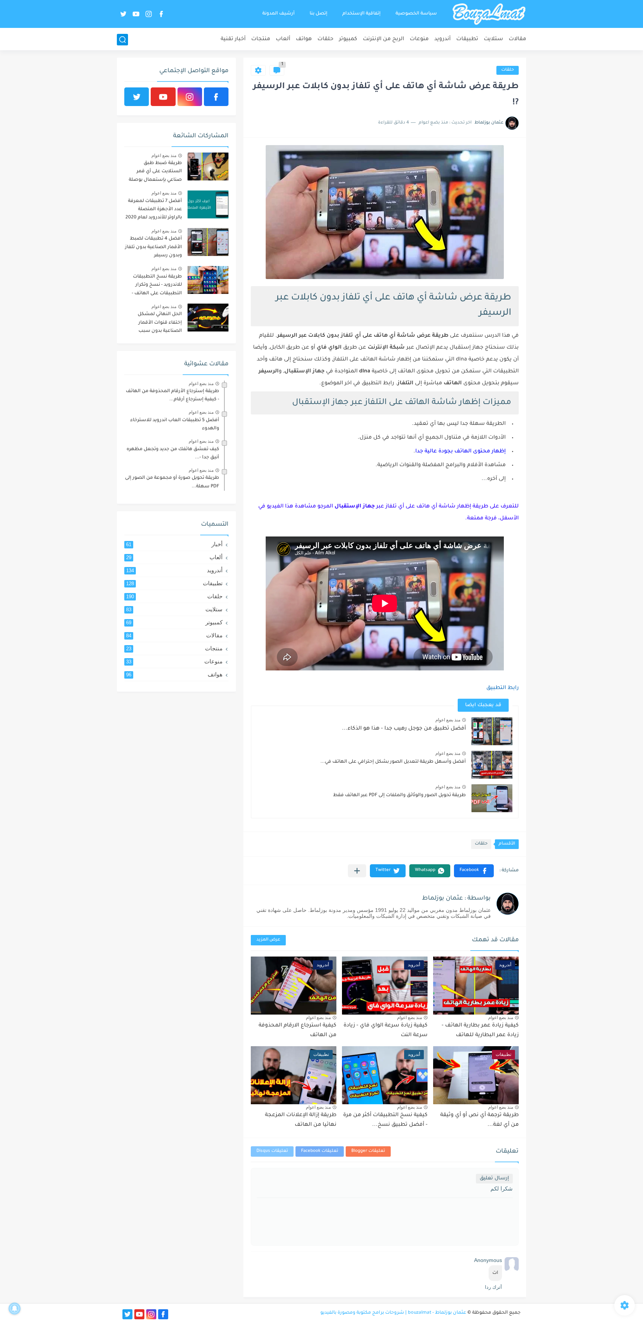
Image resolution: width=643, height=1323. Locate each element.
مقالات (517, 39)
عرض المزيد (268, 940)
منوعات (419, 39)
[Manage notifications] (14, 1308)
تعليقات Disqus (272, 1151)
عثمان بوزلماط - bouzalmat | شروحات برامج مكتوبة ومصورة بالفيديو (393, 1313)
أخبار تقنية (233, 39)
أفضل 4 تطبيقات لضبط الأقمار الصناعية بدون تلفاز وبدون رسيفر (153, 247)
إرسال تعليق (494, 1178)
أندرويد (442, 39)
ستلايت (493, 39)
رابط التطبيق (502, 688)
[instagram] (148, 14)
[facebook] (161, 14)
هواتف (304, 39)
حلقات (325, 39)
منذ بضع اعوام (447, 720)
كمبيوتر (348, 39)
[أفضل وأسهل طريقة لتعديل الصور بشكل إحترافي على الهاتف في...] (491, 765)
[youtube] (135, 14)
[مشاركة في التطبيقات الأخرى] (357, 870)
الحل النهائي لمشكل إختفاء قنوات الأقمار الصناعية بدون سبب (160, 323)
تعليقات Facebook (319, 1151)
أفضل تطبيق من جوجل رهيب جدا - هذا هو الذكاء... (404, 729)
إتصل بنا (318, 13)
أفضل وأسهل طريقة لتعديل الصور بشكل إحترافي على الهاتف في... (393, 762)
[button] (474, 870)
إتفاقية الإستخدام (361, 13)
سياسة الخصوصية (416, 13)
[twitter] (123, 14)
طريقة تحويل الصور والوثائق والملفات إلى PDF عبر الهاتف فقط (399, 795)
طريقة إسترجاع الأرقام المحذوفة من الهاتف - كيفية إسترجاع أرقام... (172, 395)
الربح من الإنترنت (383, 39)
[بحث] (122, 39)
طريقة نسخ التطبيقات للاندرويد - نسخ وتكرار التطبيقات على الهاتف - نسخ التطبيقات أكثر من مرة (156, 286)
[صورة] (208, 166)
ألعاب (283, 39)
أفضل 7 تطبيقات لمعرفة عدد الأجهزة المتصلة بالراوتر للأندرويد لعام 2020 (153, 210)
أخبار (174, 544)
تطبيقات (467, 39)
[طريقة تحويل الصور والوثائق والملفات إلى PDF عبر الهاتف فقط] (491, 798)
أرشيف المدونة (278, 13)
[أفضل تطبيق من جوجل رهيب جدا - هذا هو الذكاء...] (491, 731)
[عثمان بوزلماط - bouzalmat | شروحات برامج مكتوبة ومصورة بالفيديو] (489, 14)
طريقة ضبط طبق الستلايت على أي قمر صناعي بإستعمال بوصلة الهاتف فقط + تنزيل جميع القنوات (154, 173)
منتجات (260, 39)
